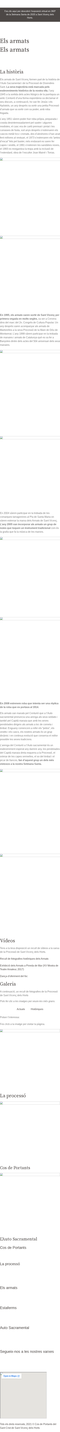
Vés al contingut (9, 1)
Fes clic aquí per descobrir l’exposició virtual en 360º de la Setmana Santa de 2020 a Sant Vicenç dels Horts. (30, 14)
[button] (30, 34)
